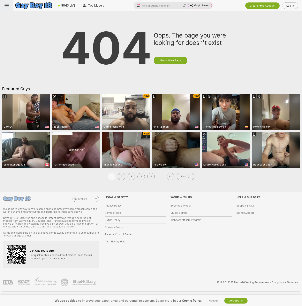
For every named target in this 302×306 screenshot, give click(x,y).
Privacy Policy (113, 205)
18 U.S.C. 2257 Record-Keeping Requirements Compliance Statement (258, 282)
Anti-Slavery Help (115, 241)
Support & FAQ (245, 205)
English (82, 198)
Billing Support (245, 212)
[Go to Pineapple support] (65, 282)
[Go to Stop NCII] (85, 282)
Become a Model (181, 205)
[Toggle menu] (6, 5)
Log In (290, 5)
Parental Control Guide (118, 234)
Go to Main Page (170, 60)
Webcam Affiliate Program (186, 220)
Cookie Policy (191, 300)
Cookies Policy (114, 227)
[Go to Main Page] (33, 5)
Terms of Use (113, 212)
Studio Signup (179, 212)
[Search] (184, 5)
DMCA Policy (112, 220)
